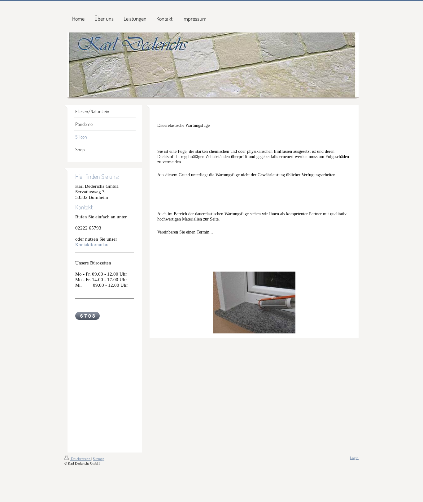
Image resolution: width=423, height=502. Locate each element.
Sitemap (98, 459)
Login (354, 458)
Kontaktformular (91, 244)
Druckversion (80, 459)
